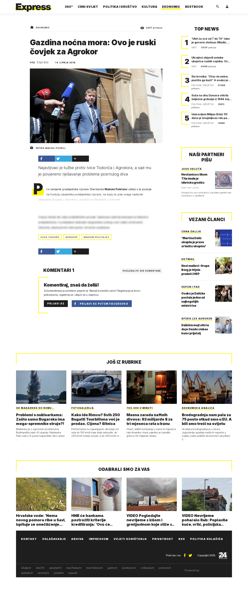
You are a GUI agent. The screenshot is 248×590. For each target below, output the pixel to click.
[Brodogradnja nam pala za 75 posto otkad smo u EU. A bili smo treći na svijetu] (207, 387)
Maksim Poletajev (96, 237)
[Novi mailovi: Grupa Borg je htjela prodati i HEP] (223, 265)
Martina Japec (190, 187)
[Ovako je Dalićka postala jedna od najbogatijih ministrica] (223, 293)
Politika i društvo (202, 85)
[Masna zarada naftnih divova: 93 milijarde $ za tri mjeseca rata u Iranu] (152, 387)
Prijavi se (55, 303)
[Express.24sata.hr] (33, 6)
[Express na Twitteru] (190, 554)
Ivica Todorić (50, 237)
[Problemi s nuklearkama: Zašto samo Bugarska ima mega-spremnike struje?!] (41, 387)
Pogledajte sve (142, 271)
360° (194, 47)
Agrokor (71, 237)
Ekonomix (43, 27)
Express (43, 62)
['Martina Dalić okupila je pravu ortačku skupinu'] (223, 238)
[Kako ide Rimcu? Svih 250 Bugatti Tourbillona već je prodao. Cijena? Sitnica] (96, 387)
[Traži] (217, 6)
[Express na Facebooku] (185, 554)
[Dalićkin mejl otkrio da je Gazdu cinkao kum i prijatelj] (223, 325)
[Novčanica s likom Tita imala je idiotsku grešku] (223, 180)
